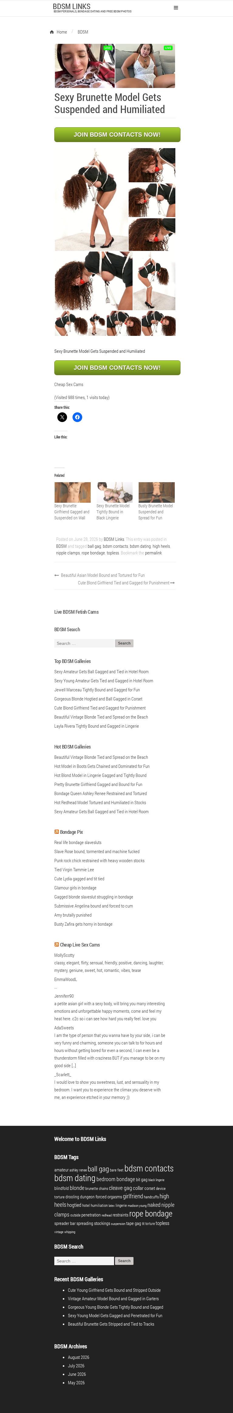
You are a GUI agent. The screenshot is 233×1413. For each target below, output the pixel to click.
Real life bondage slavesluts (77, 842)
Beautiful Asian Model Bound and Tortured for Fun (102, 575)
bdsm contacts (115, 546)
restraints (120, 1215)
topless (113, 553)
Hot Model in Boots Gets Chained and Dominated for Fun (102, 766)
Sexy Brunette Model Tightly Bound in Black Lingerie (113, 512)
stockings (102, 1223)
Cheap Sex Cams (68, 384)
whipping (69, 1232)
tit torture (148, 1223)
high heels (161, 546)
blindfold (61, 1188)
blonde (77, 1187)
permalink (153, 553)
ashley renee (78, 1170)
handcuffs (151, 1197)
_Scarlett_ (62, 1074)
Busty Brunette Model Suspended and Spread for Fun (155, 512)
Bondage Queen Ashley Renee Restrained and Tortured (100, 793)
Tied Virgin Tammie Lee (74, 869)
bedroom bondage (115, 1179)
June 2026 (77, 1374)
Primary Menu (176, 7)
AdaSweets (64, 1028)
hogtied (74, 1205)
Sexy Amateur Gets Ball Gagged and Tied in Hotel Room (101, 811)
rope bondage (93, 553)
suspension (118, 1224)
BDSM (61, 546)
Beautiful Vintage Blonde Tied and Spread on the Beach (101, 757)
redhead (107, 1215)
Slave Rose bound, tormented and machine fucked (97, 851)
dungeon (87, 1197)
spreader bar (65, 1223)
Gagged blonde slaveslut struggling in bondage (93, 897)
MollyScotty (64, 955)
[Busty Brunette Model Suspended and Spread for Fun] (156, 492)
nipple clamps (68, 553)
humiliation (99, 1205)
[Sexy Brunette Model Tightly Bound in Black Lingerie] (114, 492)
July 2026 (76, 1366)
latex (112, 1205)
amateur (61, 1170)
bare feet (116, 1170)
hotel (86, 1205)
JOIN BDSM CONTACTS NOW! (117, 134)
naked (153, 1204)
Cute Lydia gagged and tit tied (79, 878)
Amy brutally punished (73, 915)
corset (149, 1188)
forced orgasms (109, 1197)
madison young (137, 1205)
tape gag (133, 1223)
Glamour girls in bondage (75, 888)
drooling (72, 1197)
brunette (91, 1188)
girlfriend (133, 1196)
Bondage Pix (71, 831)
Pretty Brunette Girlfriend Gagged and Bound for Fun (98, 784)
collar (138, 1188)
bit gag (141, 1179)
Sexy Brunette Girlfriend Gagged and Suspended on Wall (71, 512)
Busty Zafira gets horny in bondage (83, 924)
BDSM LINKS (71, 6)
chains (103, 1188)
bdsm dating (140, 546)
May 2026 (76, 1382)
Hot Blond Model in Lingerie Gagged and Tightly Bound (100, 775)
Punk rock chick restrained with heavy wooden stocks (99, 860)
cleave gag (120, 1187)
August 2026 (78, 1357)
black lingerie (156, 1180)
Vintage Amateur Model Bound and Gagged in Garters (113, 1298)
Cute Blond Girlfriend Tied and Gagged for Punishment (124, 583)
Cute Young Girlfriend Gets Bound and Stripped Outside (114, 1290)
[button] (91, 200)
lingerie (121, 1205)
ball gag (94, 546)
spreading (84, 1223)
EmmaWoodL (65, 979)
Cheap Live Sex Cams (80, 944)
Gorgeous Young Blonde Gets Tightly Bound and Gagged (115, 1307)
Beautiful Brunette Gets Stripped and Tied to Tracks (111, 1324)
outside (75, 1215)
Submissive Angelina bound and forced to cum (93, 906)
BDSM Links (114, 539)
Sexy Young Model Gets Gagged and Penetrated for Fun (115, 1315)
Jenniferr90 (64, 996)
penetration (91, 1215)
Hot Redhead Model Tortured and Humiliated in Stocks (100, 802)
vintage (58, 1232)
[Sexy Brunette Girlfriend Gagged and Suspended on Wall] (72, 492)
